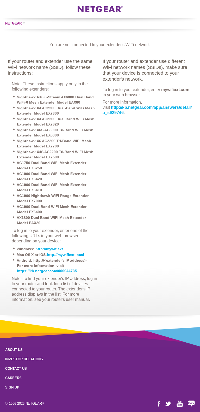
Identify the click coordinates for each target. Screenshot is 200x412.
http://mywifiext (49, 249)
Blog (191, 404)
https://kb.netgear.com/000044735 (47, 271)
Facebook (159, 404)
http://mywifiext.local (65, 255)
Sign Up (12, 387)
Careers (13, 378)
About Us (14, 350)
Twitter (168, 404)
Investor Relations (24, 359)
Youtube (180, 404)
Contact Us (16, 369)
